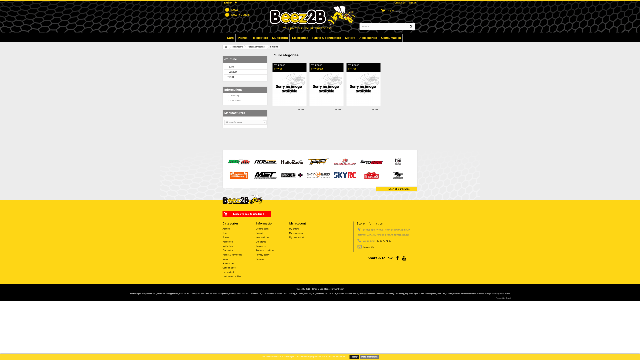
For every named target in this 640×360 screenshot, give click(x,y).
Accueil (226, 229)
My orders (294, 229)
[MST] (265, 175)
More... (302, 109)
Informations (233, 89)
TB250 (231, 67)
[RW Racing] (239, 175)
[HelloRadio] (292, 161)
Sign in (412, 3)
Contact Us (368, 247)
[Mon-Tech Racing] (239, 161)
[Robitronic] (345, 161)
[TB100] (363, 89)
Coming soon (262, 229)
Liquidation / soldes (231, 276)
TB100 (231, 77)
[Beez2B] (320, 17)
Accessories (228, 263)
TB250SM (232, 72)
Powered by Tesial (503, 298)
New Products (240, 14)
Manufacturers (234, 113)
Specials (260, 233)
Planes (225, 237)
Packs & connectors (232, 255)
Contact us (400, 3)
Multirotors (237, 47)
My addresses (296, 233)
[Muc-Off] (292, 175)
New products (262, 237)
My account (297, 223)
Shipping (234, 95)
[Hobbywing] (398, 175)
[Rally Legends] (371, 175)
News (234, 9)
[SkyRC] (345, 175)
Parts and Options (256, 47)
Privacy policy (263, 255)
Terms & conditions (265, 250)
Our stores (235, 100)
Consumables (229, 267)
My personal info (297, 237)
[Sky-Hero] (318, 175)
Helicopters (227, 241)
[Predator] (318, 161)
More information (369, 357)
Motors (225, 259)
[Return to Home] (226, 47)
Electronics (227, 250)
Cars (224, 233)
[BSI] (398, 161)
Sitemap (260, 259)
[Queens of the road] (371, 161)
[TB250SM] (327, 89)
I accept (354, 357)
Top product (228, 272)
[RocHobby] (265, 161)
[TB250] (289, 89)
